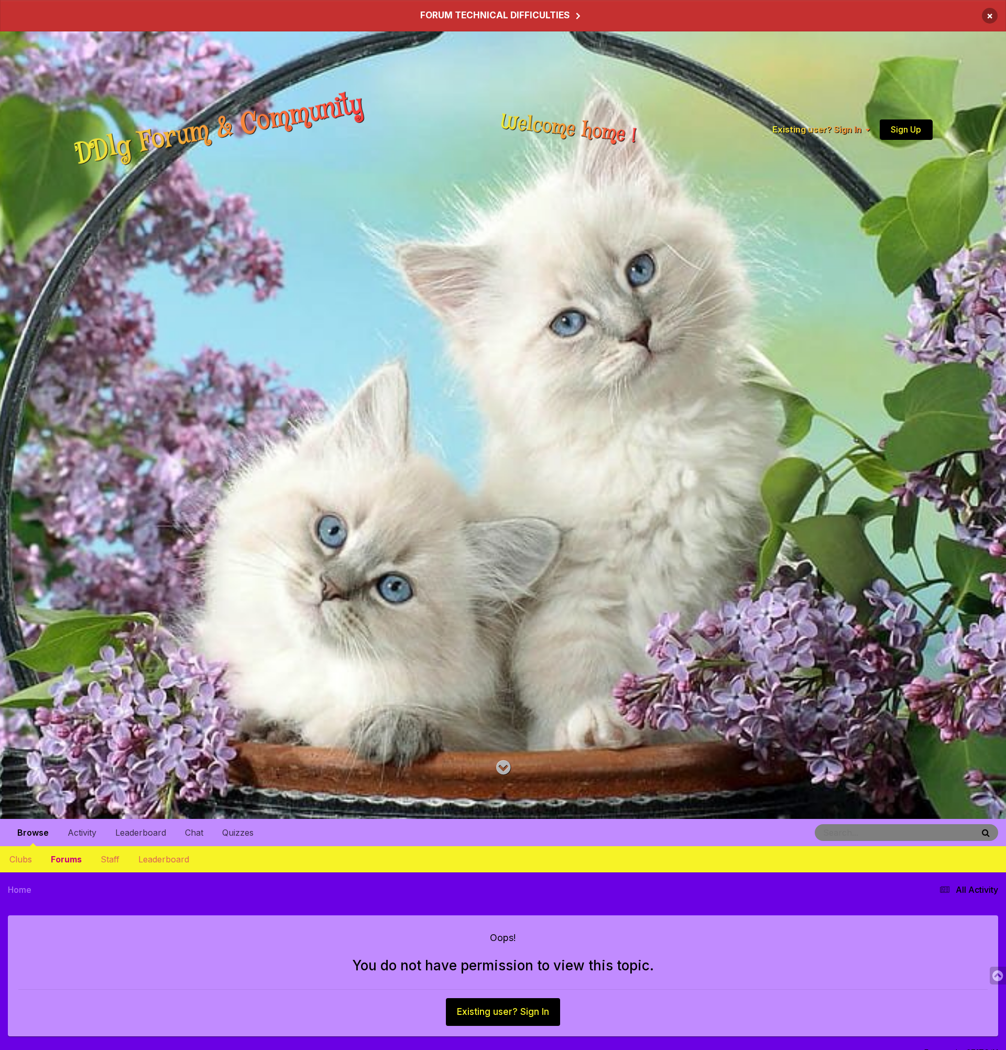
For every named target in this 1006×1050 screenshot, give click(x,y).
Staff (110, 859)
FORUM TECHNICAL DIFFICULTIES (495, 15)
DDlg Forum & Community (219, 129)
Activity (82, 832)
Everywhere (941, 832)
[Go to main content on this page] (503, 767)
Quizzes (238, 832)
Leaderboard (163, 859)
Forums (66, 859)
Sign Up (906, 129)
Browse (33, 832)
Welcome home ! (568, 129)
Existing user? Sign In (819, 129)
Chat (194, 832)
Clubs (20, 859)
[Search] (986, 832)
